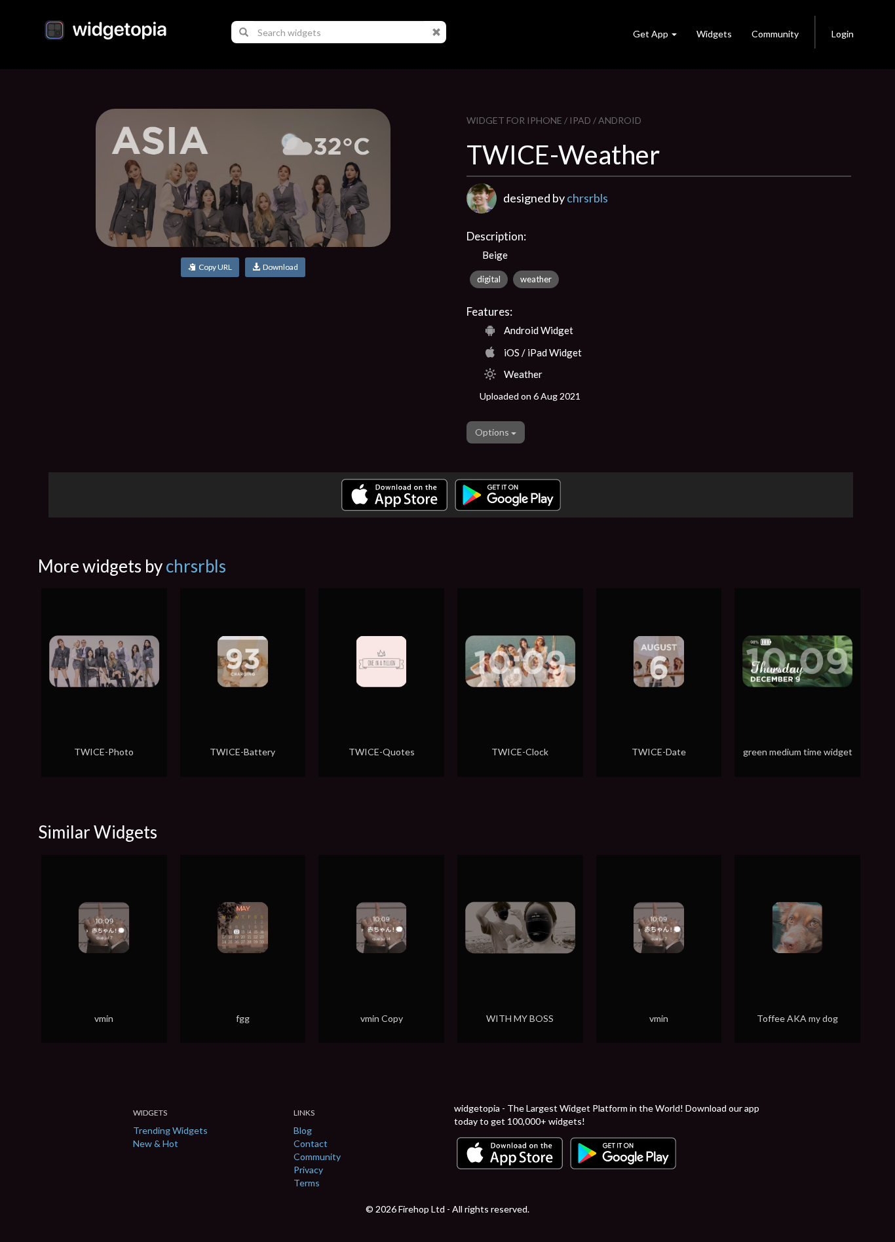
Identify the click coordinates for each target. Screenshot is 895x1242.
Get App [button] (650, 33)
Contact (311, 1143)
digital (489, 279)
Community (775, 33)
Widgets (714, 33)
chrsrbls (587, 198)
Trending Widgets (170, 1130)
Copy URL (214, 267)
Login (842, 33)
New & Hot (155, 1143)
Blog (303, 1130)
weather (536, 279)
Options (493, 432)
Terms (307, 1182)
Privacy (308, 1169)
